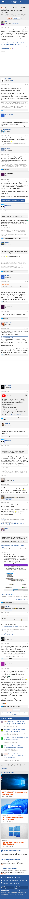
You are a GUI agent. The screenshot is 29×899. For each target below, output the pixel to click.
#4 (27, 135)
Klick (14, 522)
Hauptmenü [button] (3, 2)
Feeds (4, 877)
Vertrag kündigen (5, 894)
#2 (27, 84)
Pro (12, 80)
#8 (27, 248)
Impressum (3, 892)
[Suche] (27, 1)
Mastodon (5, 883)
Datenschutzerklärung (16, 414)
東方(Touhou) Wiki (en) (22, 599)
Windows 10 (10, 725)
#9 (27, 281)
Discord (11, 877)
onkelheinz (6, 741)
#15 (27, 484)
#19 (27, 643)
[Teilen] (26, 27)
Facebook (5, 880)
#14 (27, 445)
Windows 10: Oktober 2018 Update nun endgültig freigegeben (14, 722)
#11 (27, 328)
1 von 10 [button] (10, 18)
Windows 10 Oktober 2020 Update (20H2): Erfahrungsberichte (14, 730)
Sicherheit (13, 749)
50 (3, 846)
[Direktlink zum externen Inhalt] (26, 395)
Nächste (16, 18)
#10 (27, 311)
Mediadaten (14, 892)
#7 (27, 211)
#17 (27, 534)
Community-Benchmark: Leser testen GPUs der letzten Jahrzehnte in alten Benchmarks (12, 524)
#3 (27, 120)
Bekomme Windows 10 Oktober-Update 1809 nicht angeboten (16, 738)
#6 (27, 179)
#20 (27, 668)
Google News (14, 880)
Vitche (5, 725)
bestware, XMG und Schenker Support (18, 733)
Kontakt (8, 892)
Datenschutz (20, 894)
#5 (27, 154)
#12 (27, 391)
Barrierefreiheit (13, 894)
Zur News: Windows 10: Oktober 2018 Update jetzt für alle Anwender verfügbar (14, 15)
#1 (27, 27)
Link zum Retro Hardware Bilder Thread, (9, 517)
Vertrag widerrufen (22, 892)
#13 (27, 429)
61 (3, 796)
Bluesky (19, 877)
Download (3, 519)
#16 (27, 502)
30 (3, 821)
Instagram (24, 880)
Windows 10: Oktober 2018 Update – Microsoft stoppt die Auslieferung (15, 747)
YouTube (17, 883)
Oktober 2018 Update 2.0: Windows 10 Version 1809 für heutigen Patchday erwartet (16, 756)
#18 (27, 612)
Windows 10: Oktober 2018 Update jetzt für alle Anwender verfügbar (14, 43)
